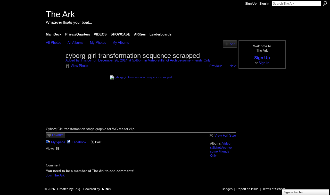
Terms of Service (274, 189)
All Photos (53, 43)
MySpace (58, 142)
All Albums (76, 43)
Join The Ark (55, 175)
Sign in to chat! (294, 192)
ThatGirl (87, 60)
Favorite (57, 135)
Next (232, 66)
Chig (76, 189)
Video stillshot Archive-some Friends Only (179, 60)
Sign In (264, 3)
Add (232, 44)
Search (325, 3)
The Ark (60, 14)
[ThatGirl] (54, 66)
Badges (227, 189)
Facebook (79, 142)
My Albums (120, 43)
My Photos (98, 43)
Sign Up (251, 3)
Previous (215, 66)
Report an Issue (247, 189)
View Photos (80, 66)
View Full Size (225, 135)
